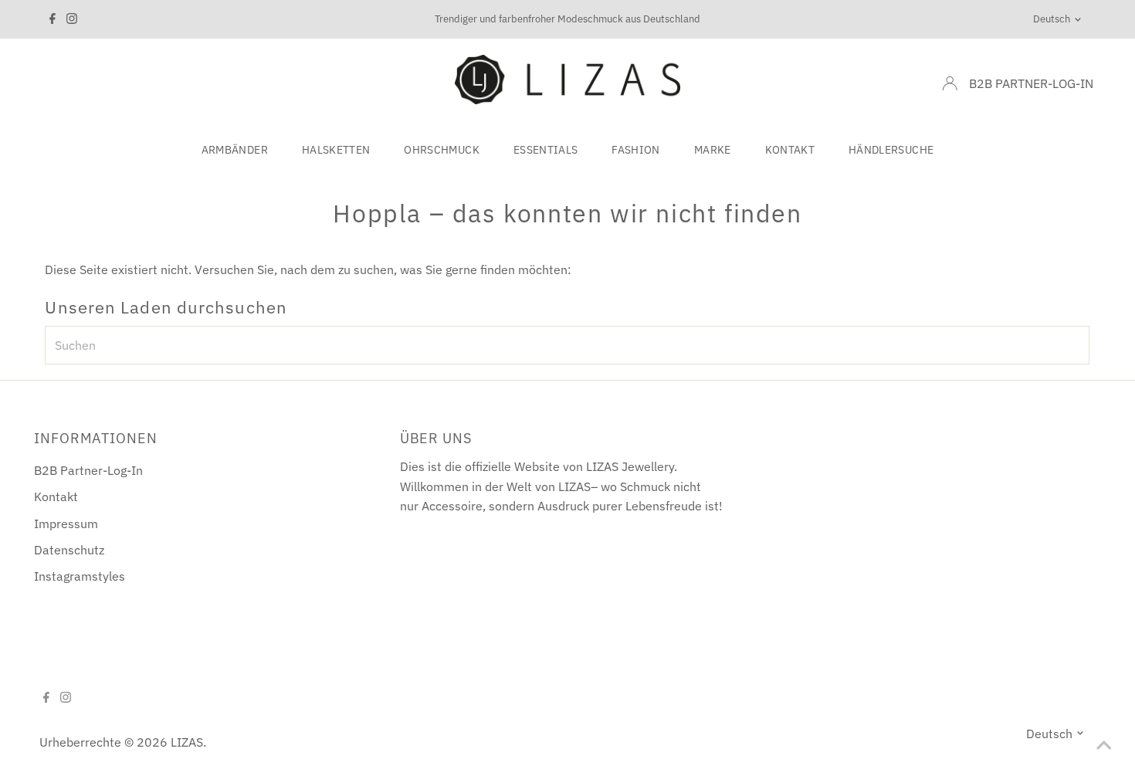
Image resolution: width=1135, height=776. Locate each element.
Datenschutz (69, 549)
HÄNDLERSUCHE (891, 150)
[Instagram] (72, 19)
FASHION (635, 150)
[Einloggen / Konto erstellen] (950, 83)
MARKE (712, 150)
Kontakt (56, 496)
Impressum (66, 523)
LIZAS (187, 742)
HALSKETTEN (336, 150)
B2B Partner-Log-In (88, 470)
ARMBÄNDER (235, 150)
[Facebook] (52, 19)
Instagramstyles (79, 576)
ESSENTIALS (545, 150)
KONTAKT (790, 150)
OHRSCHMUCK (441, 150)
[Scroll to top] (1104, 745)
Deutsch (1051, 18)
